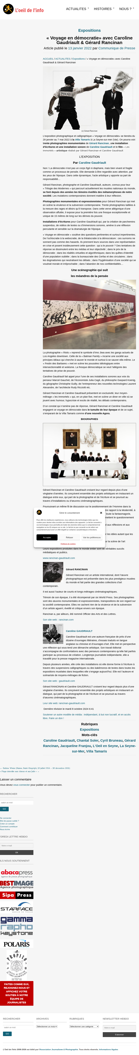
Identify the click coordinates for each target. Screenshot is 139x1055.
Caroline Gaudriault (92, 162)
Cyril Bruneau (111, 740)
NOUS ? (125, 9)
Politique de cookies (68, 544)
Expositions (89, 30)
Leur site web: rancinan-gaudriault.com (64, 703)
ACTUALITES (76, 9)
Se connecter (5, 818)
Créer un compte (7, 824)
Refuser (69, 537)
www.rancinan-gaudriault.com (59, 558)
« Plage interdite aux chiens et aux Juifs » (19, 771)
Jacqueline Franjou (75, 746)
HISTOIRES (103, 9)
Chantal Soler (87, 740)
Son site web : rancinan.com (58, 619)
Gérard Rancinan (99, 143)
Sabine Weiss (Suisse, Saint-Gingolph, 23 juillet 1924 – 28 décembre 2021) (35, 768)
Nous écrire (5, 829)
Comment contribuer (9, 826)
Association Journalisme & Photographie (59, 1049)
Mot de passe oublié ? (9, 821)
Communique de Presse (116, 48)
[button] (101, 513)
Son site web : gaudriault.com (59, 681)
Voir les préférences (92, 537)
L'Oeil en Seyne (105, 746)
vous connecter (21, 785)
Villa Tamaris (96, 751)
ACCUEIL (48, 58)
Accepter (47, 537)
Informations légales (108, 1049)
